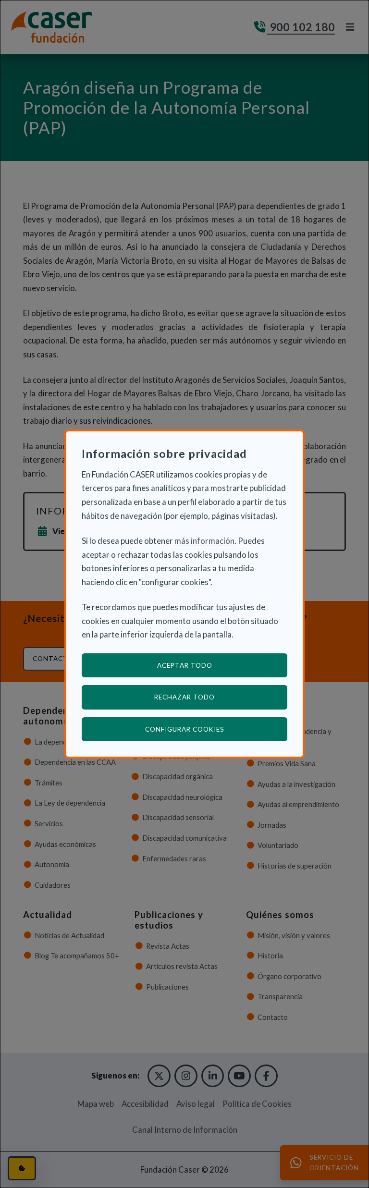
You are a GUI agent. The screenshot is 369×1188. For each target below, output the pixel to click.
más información (204, 541)
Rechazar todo (184, 697)
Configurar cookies (216, 729)
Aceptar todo (184, 665)
